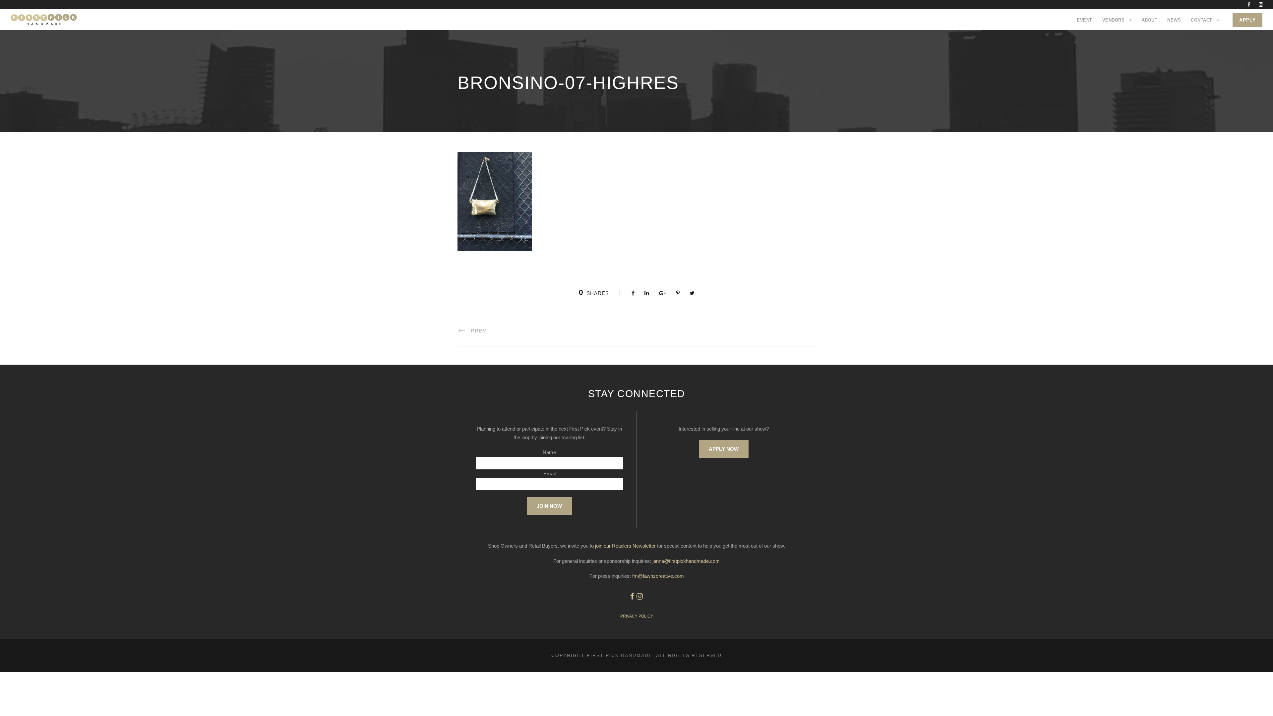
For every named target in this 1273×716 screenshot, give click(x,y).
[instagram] (1261, 4)
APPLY (1247, 20)
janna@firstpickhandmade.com (686, 561)
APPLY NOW (724, 449)
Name (549, 452)
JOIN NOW (549, 506)
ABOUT (1150, 20)
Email (549, 473)
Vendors (1113, 20)
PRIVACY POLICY (636, 616)
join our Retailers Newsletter (625, 546)
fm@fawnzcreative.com (658, 576)
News (1174, 20)
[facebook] (1248, 4)
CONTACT (1201, 20)
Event (1084, 20)
